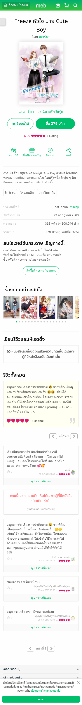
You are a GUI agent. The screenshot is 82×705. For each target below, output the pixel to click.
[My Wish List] (57, 5)
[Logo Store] (41, 5)
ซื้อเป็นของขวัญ (32, 155)
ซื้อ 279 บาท (55, 124)
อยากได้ (13, 155)
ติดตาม (50, 155)
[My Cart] (66, 5)
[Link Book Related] (11, 307)
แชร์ (68, 155)
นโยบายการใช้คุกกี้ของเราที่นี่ (45, 691)
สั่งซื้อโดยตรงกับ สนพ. (41, 270)
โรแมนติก (27, 192)
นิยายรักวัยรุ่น (52, 111)
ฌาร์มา (44, 37)
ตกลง (41, 699)
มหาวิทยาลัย (46, 192)
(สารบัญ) (74, 207)
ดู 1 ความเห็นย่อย (41, 481)
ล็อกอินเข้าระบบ (18, 5)
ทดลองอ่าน (20, 124)
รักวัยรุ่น (10, 192)
